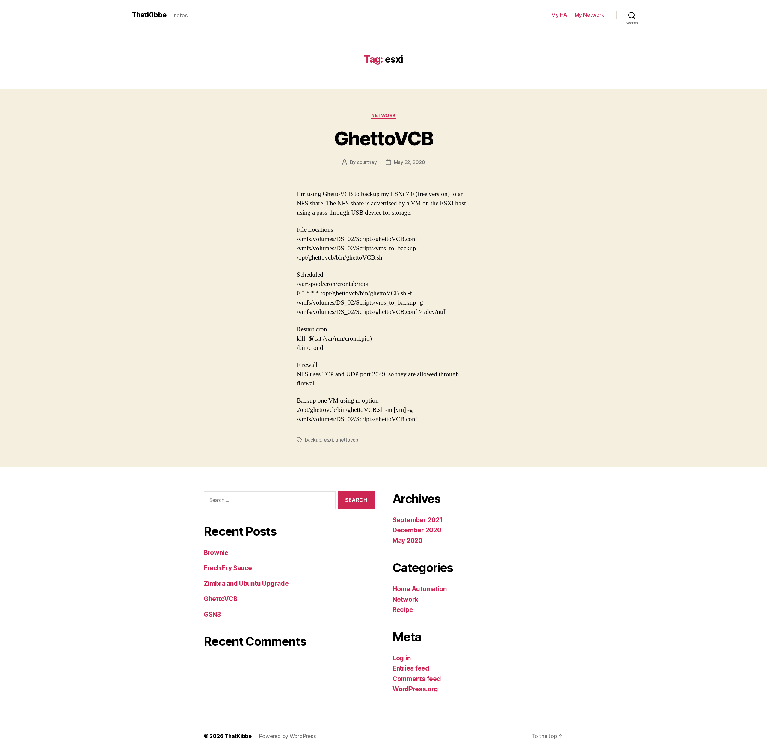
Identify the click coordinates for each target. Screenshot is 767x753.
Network (383, 115)
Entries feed (410, 668)
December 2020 (416, 530)
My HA (559, 15)
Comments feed (416, 679)
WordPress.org (415, 689)
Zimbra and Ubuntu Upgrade (246, 583)
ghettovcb (346, 440)
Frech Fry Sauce (228, 568)
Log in (401, 658)
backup (313, 440)
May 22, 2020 (409, 162)
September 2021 (417, 520)
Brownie (216, 552)
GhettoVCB (383, 138)
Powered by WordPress (287, 736)
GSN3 (212, 614)
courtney (367, 162)
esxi (328, 440)
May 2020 (407, 540)
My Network (589, 15)
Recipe (402, 609)
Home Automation (419, 589)
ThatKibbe (149, 15)
